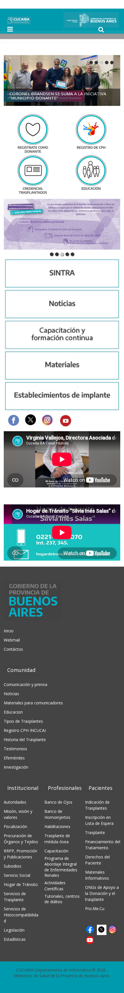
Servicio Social (17, 875)
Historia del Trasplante (25, 739)
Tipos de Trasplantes (23, 721)
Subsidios (12, 866)
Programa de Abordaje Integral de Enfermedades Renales (60, 867)
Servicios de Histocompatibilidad (21, 915)
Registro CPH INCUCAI (25, 730)
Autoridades (15, 802)
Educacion (13, 712)
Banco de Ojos (58, 802)
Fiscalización (15, 826)
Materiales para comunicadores (33, 703)
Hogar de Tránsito (21, 884)
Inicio (9, 631)
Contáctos (13, 649)
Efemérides (14, 758)
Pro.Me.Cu (94, 908)
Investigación (16, 767)
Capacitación (56, 851)
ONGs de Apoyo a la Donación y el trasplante (102, 893)
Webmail (12, 640)
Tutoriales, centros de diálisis (62, 899)
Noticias (11, 693)
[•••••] (62, 224)
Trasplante (95, 832)
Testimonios (15, 748)
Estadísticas (15, 939)
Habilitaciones (57, 826)
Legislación (14, 930)
